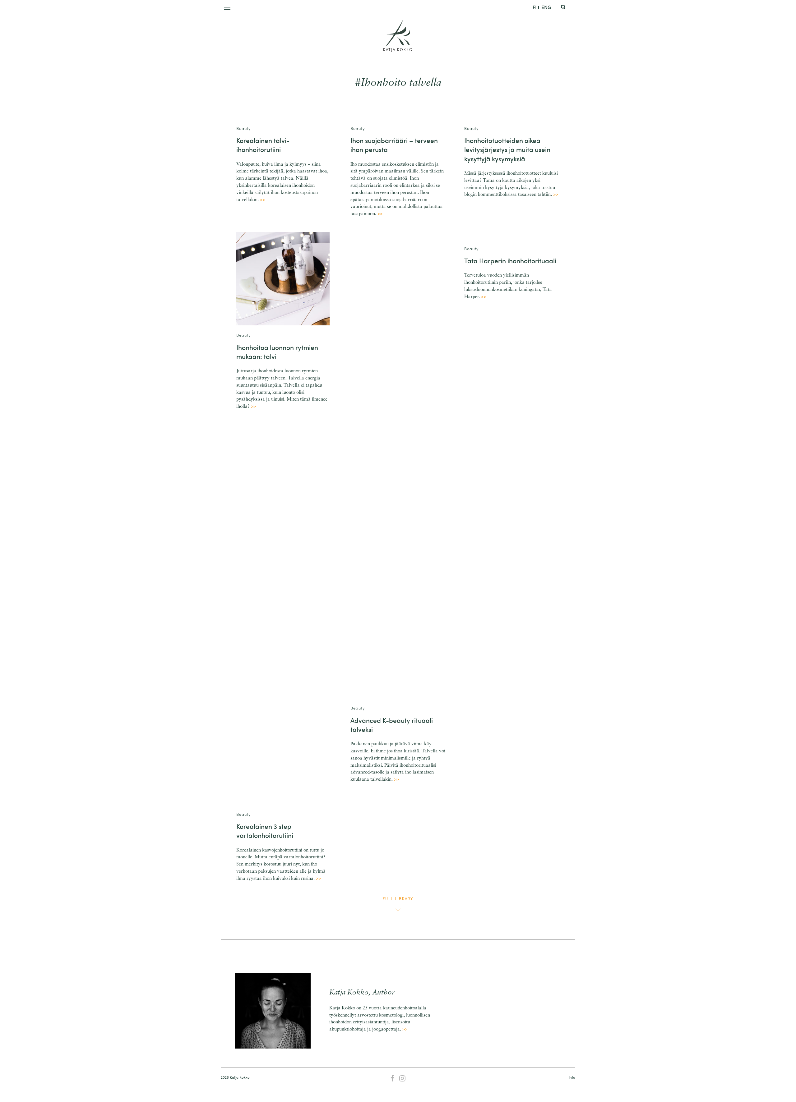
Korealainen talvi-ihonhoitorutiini (262, 144)
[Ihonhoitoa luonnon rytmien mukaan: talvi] (283, 278)
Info (572, 1077)
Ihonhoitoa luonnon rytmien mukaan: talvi (277, 351)
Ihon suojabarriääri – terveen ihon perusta (394, 144)
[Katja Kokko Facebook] (392, 1079)
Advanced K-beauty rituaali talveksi (391, 724)
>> (262, 200)
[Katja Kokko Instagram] (402, 1079)
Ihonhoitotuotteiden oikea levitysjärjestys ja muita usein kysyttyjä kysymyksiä (507, 149)
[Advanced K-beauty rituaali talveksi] (398, 465)
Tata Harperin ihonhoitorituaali (510, 260)
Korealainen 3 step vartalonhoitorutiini (264, 830)
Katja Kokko (398, 49)
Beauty (243, 128)
